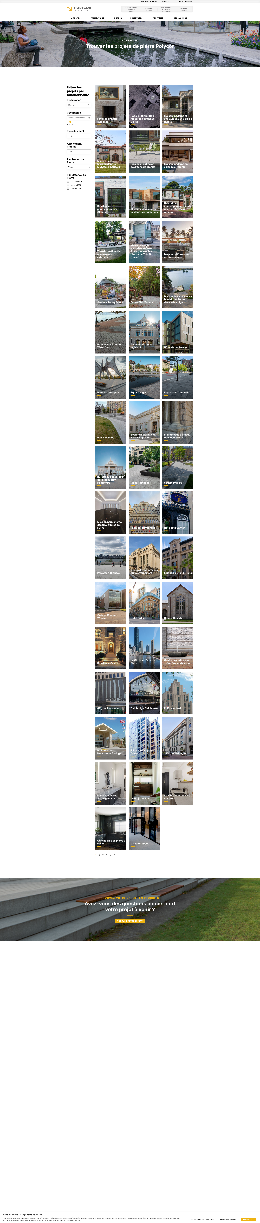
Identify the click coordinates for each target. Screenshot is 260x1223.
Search (175, 2)
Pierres (118, 18)
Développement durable (149, 1)
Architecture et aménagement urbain (131, 9)
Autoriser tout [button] (248, 1219)
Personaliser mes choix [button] (228, 1219)
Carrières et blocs (183, 9)
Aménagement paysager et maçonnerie (166, 9)
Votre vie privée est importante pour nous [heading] (22, 1215)
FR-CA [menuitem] (190, 1)
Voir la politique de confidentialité (202, 1219)
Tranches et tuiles (148, 9)
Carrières (165, 1)
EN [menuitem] (182, 1)
